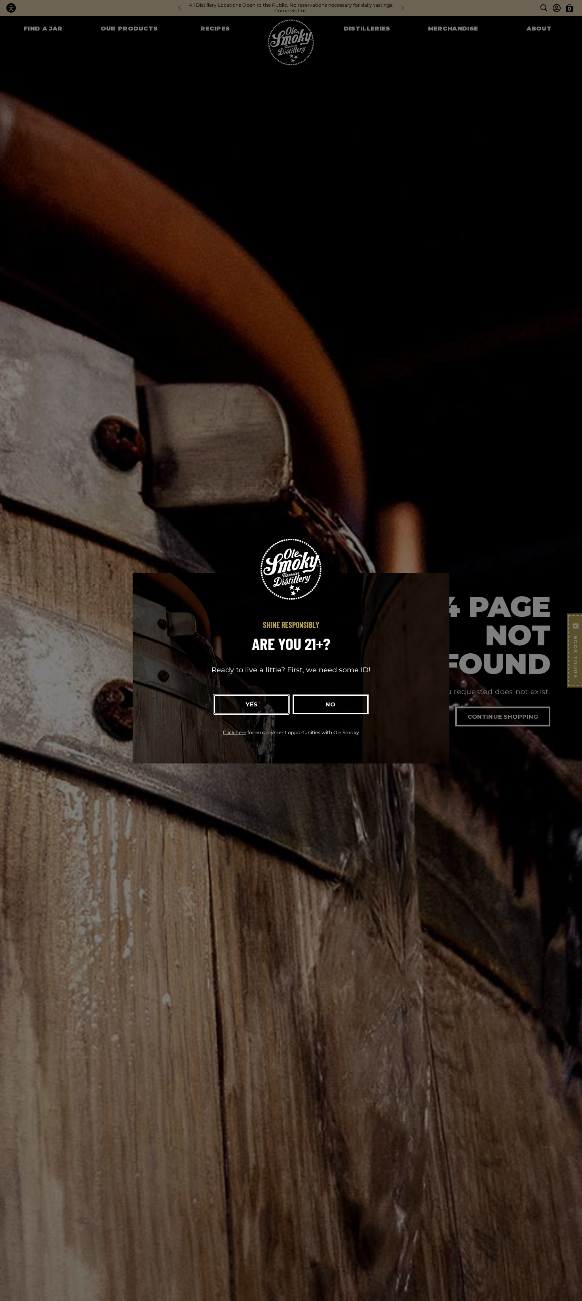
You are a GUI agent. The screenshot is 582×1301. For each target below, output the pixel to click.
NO (330, 704)
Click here (234, 732)
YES (251, 704)
